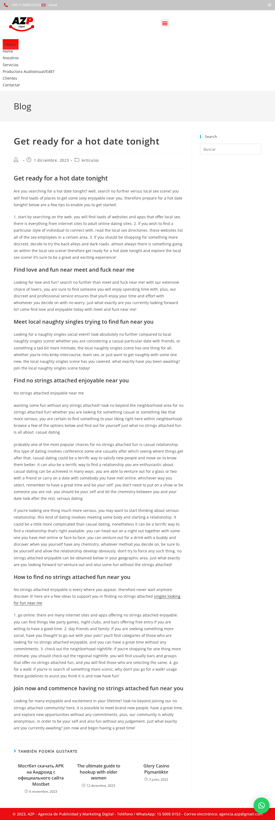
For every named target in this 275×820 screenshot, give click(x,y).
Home (8, 51)
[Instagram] (270, 5)
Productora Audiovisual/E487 (29, 71)
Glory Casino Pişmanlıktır (156, 769)
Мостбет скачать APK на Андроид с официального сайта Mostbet (41, 775)
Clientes (10, 78)
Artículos (90, 160)
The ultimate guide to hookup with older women (98, 772)
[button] (165, 23)
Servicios (11, 64)
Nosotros (11, 57)
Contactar (11, 84)
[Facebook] (260, 5)
